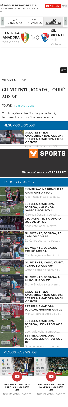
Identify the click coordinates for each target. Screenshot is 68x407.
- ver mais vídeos (23, 105)
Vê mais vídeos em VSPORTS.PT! (44, 172)
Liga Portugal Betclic (13, 8)
